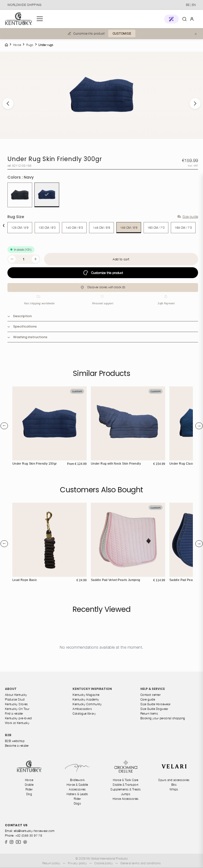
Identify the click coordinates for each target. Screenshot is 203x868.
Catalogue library (84, 713)
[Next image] (195, 103)
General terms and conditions (140, 863)
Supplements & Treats (125, 789)
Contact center (150, 695)
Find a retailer (14, 713)
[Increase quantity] (35, 259)
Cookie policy (103, 863)
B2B (8, 735)
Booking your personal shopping (162, 718)
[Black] (19, 195)
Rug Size (15, 217)
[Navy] (46, 195)
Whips (174, 789)
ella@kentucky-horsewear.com (34, 831)
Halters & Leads (77, 794)
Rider (29, 789)
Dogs (77, 803)
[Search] (184, 18)
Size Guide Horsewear (155, 704)
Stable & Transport (125, 784)
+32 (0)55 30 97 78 (28, 835)
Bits (174, 784)
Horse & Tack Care (125, 780)
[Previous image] (7, 103)
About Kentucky (16, 695)
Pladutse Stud (15, 699)
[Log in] (191, 18)
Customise (122, 33)
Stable (29, 784)
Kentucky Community (87, 704)
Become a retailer (17, 745)
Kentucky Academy (86, 699)
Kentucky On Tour (17, 709)
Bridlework (77, 780)
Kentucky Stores (16, 704)
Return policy (51, 863)
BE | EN (191, 5)
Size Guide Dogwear (154, 709)
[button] (171, 19)
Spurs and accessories (174, 780)
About (11, 689)
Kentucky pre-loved (18, 718)
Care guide (147, 699)
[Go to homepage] (18, 19)
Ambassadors (82, 709)
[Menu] (40, 18)
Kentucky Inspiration (92, 689)
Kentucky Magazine (86, 695)
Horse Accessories (126, 799)
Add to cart (121, 259)
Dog (29, 794)
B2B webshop (15, 741)
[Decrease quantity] (12, 259)
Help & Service (152, 689)
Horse (29, 780)
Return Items (149, 713)
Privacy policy (77, 863)
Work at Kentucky (17, 723)
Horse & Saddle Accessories (77, 787)
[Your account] (191, 18)
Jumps (125, 794)
